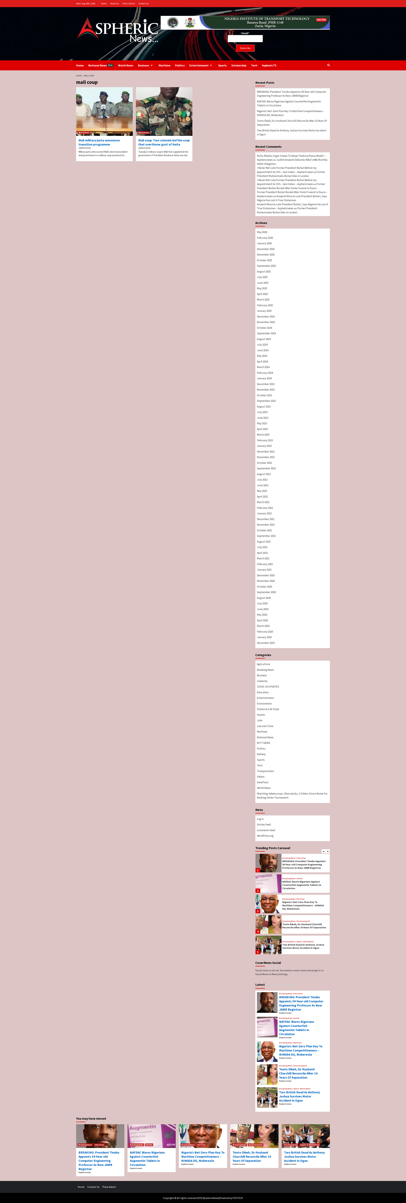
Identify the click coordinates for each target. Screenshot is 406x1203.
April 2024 (262, 361)
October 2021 (264, 530)
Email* (245, 33)
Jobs (259, 720)
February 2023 (265, 440)
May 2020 (262, 614)
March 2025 (263, 299)
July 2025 (262, 277)
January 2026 (264, 243)
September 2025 (266, 266)
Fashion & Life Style (268, 709)
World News (125, 65)
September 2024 (266, 333)
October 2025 (264, 260)
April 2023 (262, 429)
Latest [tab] (260, 984)
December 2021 (266, 519)
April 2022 (262, 496)
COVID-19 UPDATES (268, 686)
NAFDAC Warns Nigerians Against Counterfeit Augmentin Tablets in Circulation (289, 103)
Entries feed (264, 824)
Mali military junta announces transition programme (99, 142)
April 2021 (262, 553)
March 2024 (263, 367)
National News (100, 65)
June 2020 (262, 609)
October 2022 (264, 463)
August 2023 (264, 406)
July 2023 (262, 412)
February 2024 (265, 373)
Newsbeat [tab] (286, 984)
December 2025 (266, 249)
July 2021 (262, 547)
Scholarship (238, 65)
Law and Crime (265, 726)
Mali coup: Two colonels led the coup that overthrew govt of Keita (164, 142)
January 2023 (264, 446)
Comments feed (266, 830)
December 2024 (266, 316)
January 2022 (264, 513)
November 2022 (266, 457)
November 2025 (266, 254)
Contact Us (143, 3)
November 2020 (266, 581)
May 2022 (262, 491)
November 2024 (266, 322)
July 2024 (262, 344)
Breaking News (265, 670)
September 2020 (266, 592)
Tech (254, 65)
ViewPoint (262, 782)
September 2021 (266, 536)
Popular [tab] (272, 984)
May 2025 (262, 288)
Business (143, 65)
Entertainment (199, 65)
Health (261, 715)
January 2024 (264, 378)
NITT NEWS (263, 743)
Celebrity (262, 681)
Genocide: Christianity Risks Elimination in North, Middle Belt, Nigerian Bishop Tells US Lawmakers (303, 946)
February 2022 (265, 508)
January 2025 (264, 311)
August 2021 (264, 541)
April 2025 (262, 294)
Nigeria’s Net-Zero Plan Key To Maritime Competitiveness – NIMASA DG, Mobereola (290, 113)
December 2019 (266, 643)
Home (104, 3)
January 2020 (264, 637)
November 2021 (266, 524)
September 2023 (266, 401)
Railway (261, 754)
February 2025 (265, 305)
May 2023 (262, 423)
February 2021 (265, 564)
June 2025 (262, 283)
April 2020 (262, 620)
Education (263, 692)
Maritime (164, 65)
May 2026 (262, 232)
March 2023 (263, 434)
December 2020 (266, 575)
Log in (260, 819)
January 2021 (264, 569)
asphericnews (85, 148)
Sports (222, 65)
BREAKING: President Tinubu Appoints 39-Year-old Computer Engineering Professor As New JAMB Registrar (291, 94)
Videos (261, 776)
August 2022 (264, 474)
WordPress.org (265, 836)
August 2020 (264, 598)
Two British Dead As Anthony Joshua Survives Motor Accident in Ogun (291, 132)
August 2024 (264, 339)
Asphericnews (285, 1013)
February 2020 (265, 631)
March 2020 (263, 626)
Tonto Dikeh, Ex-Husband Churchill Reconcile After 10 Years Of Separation (292, 123)
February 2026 (265, 237)
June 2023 (262, 418)
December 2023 (266, 384)
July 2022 (262, 479)
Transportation (265, 771)
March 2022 (263, 502)
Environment (264, 703)
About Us (114, 3)
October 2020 (264, 586)
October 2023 (264, 395)
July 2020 (262, 603)
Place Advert (129, 3)
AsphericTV (269, 65)
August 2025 (264, 271)
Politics (180, 65)
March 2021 (263, 558)
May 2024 (262, 356)
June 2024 (262, 350)
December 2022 (266, 451)
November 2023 (266, 389)
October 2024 (264, 328)
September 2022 (266, 468)
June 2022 (262, 485)
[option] (292, 864)
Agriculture (263, 664)
